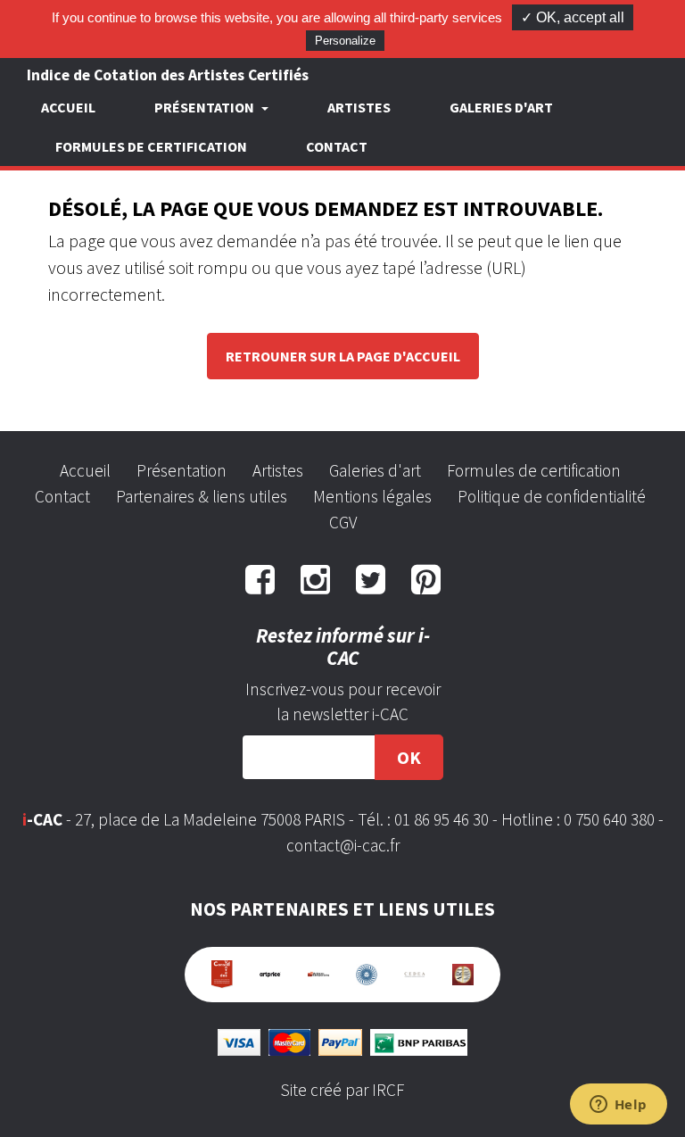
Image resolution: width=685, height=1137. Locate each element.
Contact (336, 146)
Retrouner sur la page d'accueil (343, 356)
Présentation (181, 470)
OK (409, 757)
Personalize (345, 40)
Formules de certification (151, 146)
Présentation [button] (205, 107)
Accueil (68, 107)
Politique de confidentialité (552, 496)
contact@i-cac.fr (343, 845)
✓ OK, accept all (572, 17)
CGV (343, 522)
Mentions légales (372, 496)
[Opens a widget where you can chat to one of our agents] (618, 1105)
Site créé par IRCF (342, 1089)
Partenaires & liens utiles (201, 496)
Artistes (359, 107)
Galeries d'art (501, 107)
